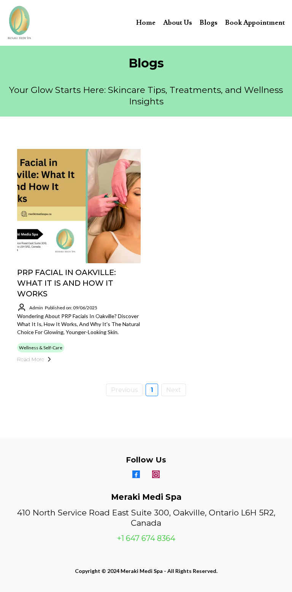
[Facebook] (136, 474)
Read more (30, 359)
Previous (124, 390)
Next (173, 390)
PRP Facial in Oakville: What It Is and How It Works (66, 283)
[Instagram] (156, 474)
